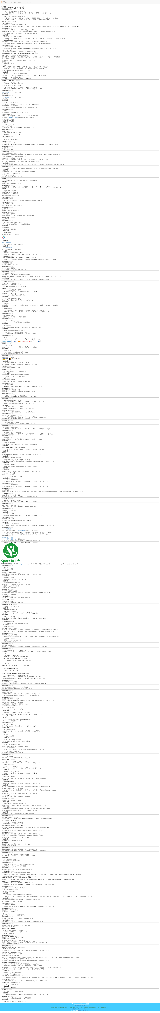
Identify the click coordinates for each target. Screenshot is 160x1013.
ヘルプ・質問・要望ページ (9, 537)
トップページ (27, 2)
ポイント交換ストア (7, 92)
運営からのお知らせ (80, 1005)
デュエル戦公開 (6, 242)
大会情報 (13, 2)
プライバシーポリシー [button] (82, 1009)
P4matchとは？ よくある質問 (81, 1004)
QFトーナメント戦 (13, 117)
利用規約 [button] (74, 1009)
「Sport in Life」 (24, 564)
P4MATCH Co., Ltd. (83, 1010)
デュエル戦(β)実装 (7, 247)
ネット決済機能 (6, 529)
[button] (20, 2)
